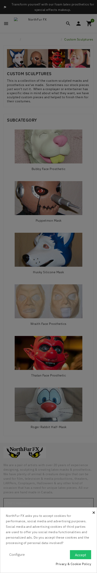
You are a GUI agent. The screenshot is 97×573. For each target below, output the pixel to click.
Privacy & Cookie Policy (73, 564)
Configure (17, 554)
